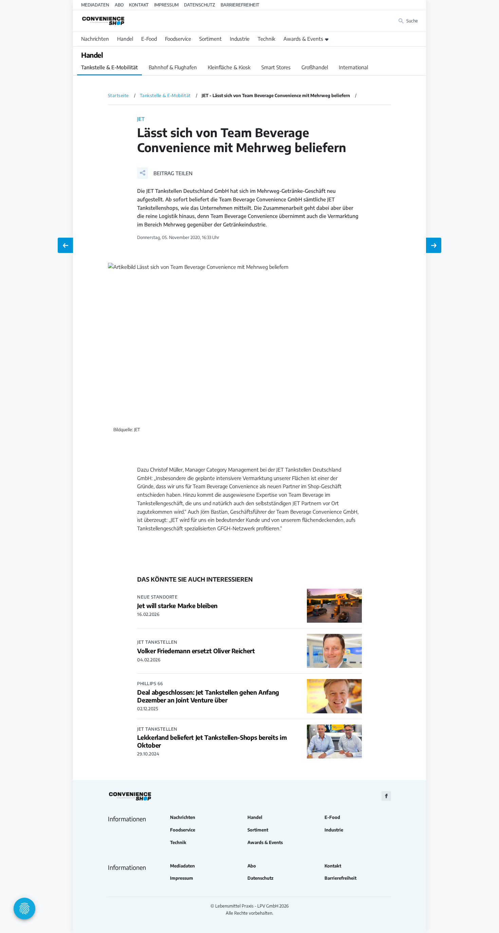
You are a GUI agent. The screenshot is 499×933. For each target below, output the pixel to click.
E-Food (149, 39)
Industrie (240, 39)
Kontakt (139, 4)
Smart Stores (276, 67)
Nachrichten (95, 39)
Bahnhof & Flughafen (173, 67)
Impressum (166, 4)
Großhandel (314, 67)
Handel (125, 39)
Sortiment (210, 39)
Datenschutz (199, 4)
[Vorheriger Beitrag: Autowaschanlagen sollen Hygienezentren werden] (65, 245)
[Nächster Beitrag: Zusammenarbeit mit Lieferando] (433, 245)
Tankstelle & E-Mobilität (109, 67)
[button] (165, 173)
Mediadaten (95, 4)
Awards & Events (303, 39)
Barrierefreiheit (240, 4)
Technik (266, 39)
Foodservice (178, 39)
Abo (119, 4)
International (353, 67)
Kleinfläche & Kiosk (229, 67)
